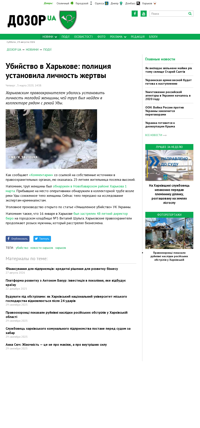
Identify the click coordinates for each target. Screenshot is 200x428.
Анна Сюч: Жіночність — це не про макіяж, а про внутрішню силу (56, 344)
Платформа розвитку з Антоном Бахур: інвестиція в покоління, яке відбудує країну (66, 282)
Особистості (83, 37)
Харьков (147, 3)
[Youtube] (144, 14)
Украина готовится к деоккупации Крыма (160, 124)
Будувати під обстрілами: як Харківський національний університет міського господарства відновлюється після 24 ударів (66, 298)
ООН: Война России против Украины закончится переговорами (164, 110)
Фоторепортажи (169, 215)
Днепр (115, 3)
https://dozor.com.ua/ (44, 20)
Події (66, 37)
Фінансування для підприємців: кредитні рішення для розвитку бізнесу (62, 268)
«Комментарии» (40, 175)
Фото (101, 37)
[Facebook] (135, 14)
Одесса (99, 3)
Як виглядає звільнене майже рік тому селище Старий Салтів (168, 69)
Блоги (153, 37)
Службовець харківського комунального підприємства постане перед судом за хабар (68, 330)
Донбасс (130, 3)
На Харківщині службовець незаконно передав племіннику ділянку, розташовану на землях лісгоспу (169, 194)
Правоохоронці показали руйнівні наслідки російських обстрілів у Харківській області (67, 314)
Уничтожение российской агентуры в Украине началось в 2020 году (168, 95)
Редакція (138, 37)
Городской (82, 3)
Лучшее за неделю (169, 147)
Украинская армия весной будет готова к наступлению (168, 81)
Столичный (63, 3)
